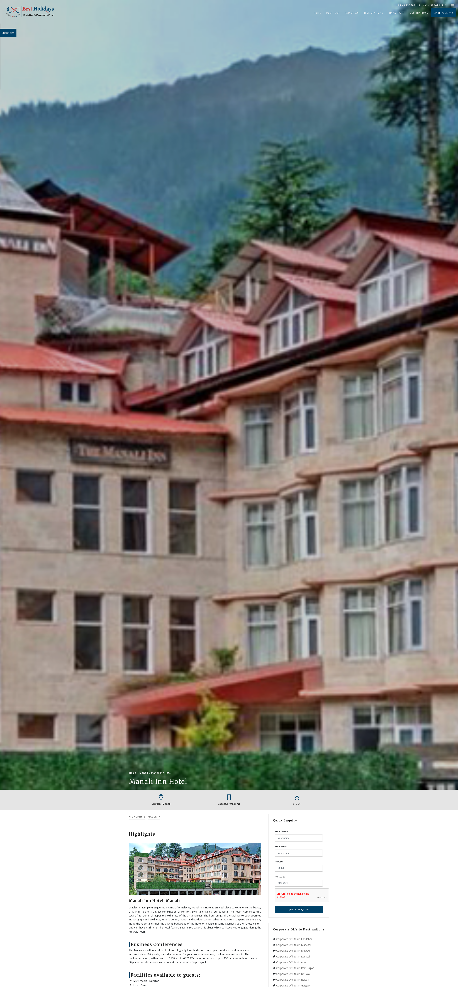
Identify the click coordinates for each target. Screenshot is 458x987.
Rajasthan (352, 12)
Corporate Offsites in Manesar (293, 945)
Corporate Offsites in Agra (291, 962)
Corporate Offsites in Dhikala (293, 974)
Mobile (279, 861)
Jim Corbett (396, 12)
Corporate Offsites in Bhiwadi (293, 950)
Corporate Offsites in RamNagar (295, 968)
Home (317, 12)
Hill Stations (373, 12)
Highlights (137, 816)
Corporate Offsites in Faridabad (294, 939)
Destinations (419, 12)
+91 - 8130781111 (408, 5)
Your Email (281, 846)
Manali (144, 772)
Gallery (154, 816)
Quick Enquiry (299, 909)
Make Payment (443, 13)
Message (280, 876)
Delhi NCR (333, 12)
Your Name (281, 831)
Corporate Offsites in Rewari (292, 979)
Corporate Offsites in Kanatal (293, 956)
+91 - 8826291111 (435, 5)
